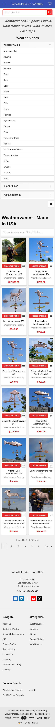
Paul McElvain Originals (13, 695)
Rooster (7, 143)
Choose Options (11, 266)
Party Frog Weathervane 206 (13, 372)
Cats (6, 80)
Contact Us (8, 654)
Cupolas (34, 628)
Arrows (7, 62)
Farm (6, 97)
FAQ (4, 639)
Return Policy (9, 649)
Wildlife (7, 172)
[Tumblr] (27, 598)
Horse (6, 108)
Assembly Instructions (13, 634)
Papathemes (44, 713)
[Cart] (50, 4)
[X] (39, 598)
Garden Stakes (37, 639)
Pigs (6, 132)
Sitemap (7, 669)
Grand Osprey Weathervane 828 (14, 272)
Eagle (6, 91)
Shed (6, 178)
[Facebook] (15, 598)
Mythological (9, 120)
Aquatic (7, 56)
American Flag (10, 51)
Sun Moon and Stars (13, 149)
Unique (7, 161)
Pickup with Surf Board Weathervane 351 (41, 372)
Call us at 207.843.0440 (27, 591)
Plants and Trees (11, 137)
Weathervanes (37, 623)
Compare (23, 266)
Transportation (11, 155)
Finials (33, 634)
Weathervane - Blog (12, 664)
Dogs (6, 85)
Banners (7, 68)
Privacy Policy (9, 644)
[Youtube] (33, 598)
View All (32, 690)
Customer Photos (11, 628)
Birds (6, 74)
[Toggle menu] (4, 4)
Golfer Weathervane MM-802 (41, 472)
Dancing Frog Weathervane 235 (41, 322)
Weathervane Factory (13, 690)
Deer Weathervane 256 (13, 321)
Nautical (7, 114)
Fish (6, 103)
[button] (51, 204)
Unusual (7, 166)
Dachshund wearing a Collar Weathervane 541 (14, 522)
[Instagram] (21, 598)
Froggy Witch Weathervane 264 (41, 272)
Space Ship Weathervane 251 (14, 422)
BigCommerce (11, 713)
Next (47, 546)
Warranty (7, 659)
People (7, 126)
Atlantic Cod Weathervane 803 (14, 472)
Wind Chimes (36, 644)
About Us (7, 623)
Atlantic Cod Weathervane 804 (41, 422)
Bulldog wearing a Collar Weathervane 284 (41, 522)
